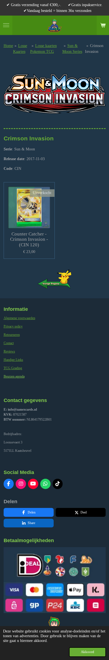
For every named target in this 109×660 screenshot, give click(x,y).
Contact (9, 343)
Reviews (9, 351)
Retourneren (12, 335)
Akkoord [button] (87, 652)
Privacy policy (13, 326)
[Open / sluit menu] (6, 25)
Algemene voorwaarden (19, 318)
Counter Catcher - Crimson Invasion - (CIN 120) (29, 239)
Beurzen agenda (14, 376)
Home (8, 46)
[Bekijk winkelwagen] (103, 25)
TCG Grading (13, 368)
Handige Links (13, 360)
